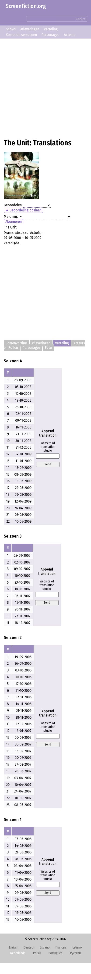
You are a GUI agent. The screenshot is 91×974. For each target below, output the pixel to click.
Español (45, 947)
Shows (11, 29)
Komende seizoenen (21, 34)
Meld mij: (11, 216)
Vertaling (51, 29)
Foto (48, 347)
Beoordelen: (13, 205)
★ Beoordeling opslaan (23, 210)
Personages (50, 34)
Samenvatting (16, 343)
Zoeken (81, 19)
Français (61, 947)
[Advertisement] (45, 87)
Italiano (77, 947)
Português (56, 953)
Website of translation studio (47, 447)
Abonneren (13, 221)
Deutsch (29, 947)
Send (48, 464)
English (13, 947)
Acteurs (69, 34)
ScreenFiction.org (26, 6)
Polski (37, 953)
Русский (75, 953)
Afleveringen (29, 29)
